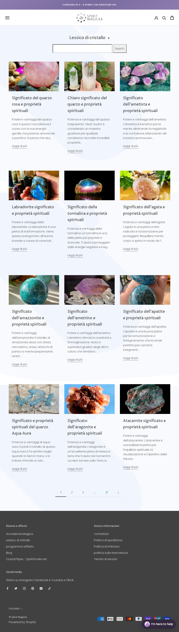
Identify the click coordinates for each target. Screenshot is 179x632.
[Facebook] (7, 588)
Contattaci (101, 534)
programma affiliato (20, 546)
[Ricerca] (164, 18)
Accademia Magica (19, 534)
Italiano (14, 608)
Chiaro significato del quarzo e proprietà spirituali (87, 105)
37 (106, 492)
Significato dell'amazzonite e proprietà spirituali (29, 318)
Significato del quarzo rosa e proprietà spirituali (32, 105)
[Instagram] (24, 588)
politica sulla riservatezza (111, 553)
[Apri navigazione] (7, 17)
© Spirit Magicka (18, 617)
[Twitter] (16, 588)
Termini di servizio (105, 559)
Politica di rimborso (107, 546)
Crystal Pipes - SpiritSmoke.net (26, 559)
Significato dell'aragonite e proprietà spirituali (84, 427)
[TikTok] (49, 588)
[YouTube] (41, 588)
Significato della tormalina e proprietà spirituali (87, 214)
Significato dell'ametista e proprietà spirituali (140, 105)
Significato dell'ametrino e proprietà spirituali (84, 318)
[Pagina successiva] (118, 493)
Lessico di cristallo (18, 540)
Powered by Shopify (22, 622)
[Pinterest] (32, 588)
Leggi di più (19, 146)
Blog (9, 553)
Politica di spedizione (108, 540)
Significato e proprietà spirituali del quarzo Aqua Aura (32, 427)
